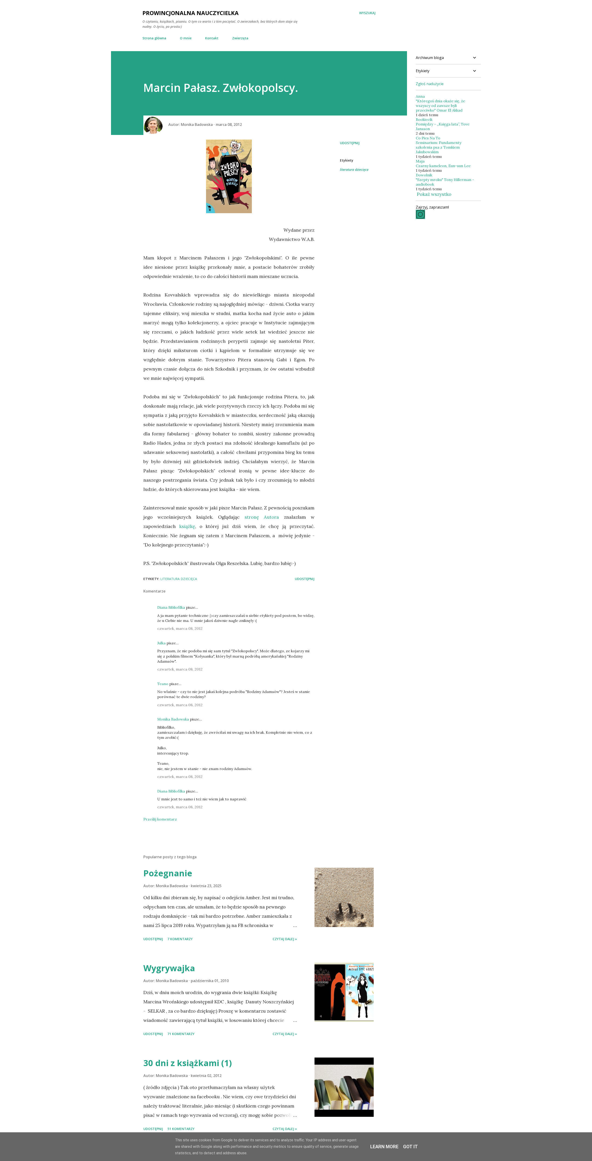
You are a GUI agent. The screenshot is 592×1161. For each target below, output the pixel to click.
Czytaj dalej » (285, 939)
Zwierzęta (240, 38)
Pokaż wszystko (434, 194)
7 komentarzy (180, 939)
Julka (161, 643)
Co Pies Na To (428, 138)
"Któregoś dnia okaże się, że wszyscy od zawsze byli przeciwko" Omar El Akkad (440, 105)
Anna (420, 96)
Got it (410, 1146)
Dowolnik (424, 175)
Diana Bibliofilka (171, 607)
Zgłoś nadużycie (430, 83)
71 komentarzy (180, 1034)
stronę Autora (262, 517)
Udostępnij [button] (350, 143)
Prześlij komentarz (160, 819)
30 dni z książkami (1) (187, 1063)
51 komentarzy (180, 1129)
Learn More (384, 1146)
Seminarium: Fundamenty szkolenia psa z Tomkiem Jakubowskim (438, 147)
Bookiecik (424, 119)
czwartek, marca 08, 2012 (180, 628)
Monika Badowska (173, 719)
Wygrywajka (169, 968)
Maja (420, 161)
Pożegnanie (167, 873)
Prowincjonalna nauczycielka (190, 13)
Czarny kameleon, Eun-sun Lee (443, 165)
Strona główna (154, 38)
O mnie (185, 38)
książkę (187, 526)
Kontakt (212, 38)
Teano (162, 683)
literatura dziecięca (354, 169)
